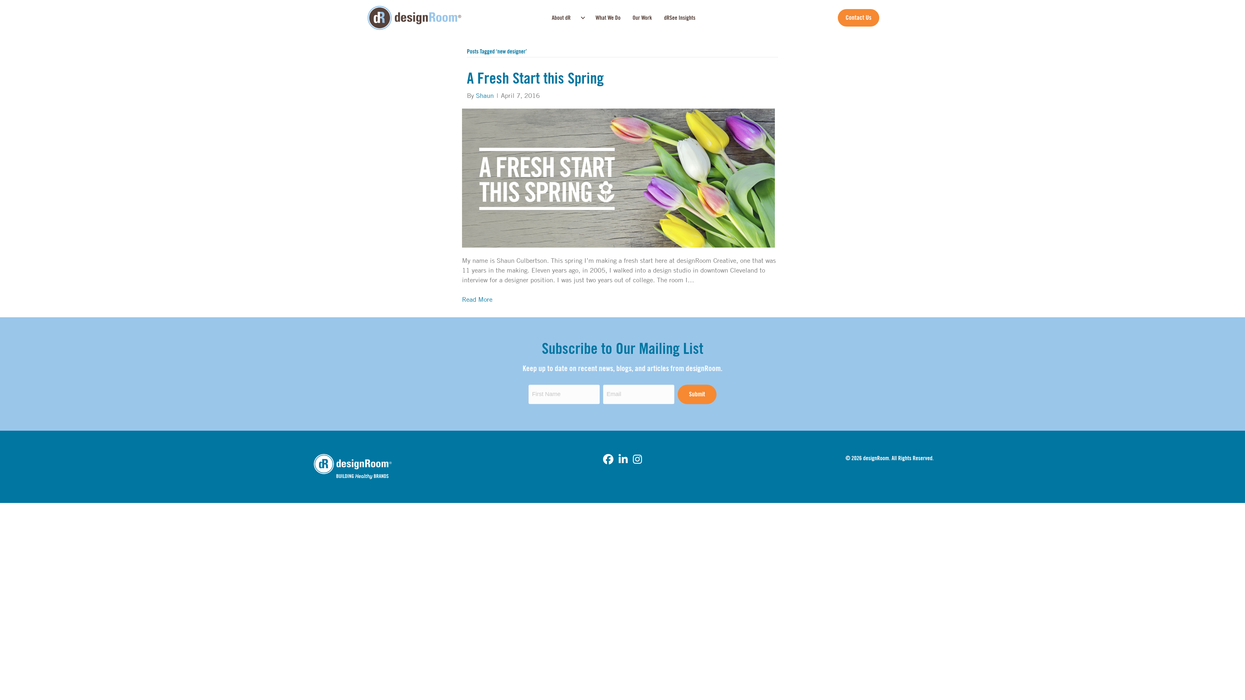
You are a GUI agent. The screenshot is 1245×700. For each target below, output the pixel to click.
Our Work (642, 18)
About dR (561, 18)
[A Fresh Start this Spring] (618, 177)
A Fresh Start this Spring (535, 79)
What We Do (608, 18)
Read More (477, 299)
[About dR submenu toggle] (582, 17)
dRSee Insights (679, 18)
